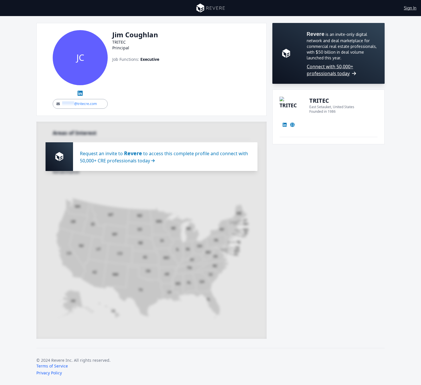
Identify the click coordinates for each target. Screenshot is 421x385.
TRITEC (319, 100)
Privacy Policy (49, 373)
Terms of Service (52, 366)
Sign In (410, 7)
